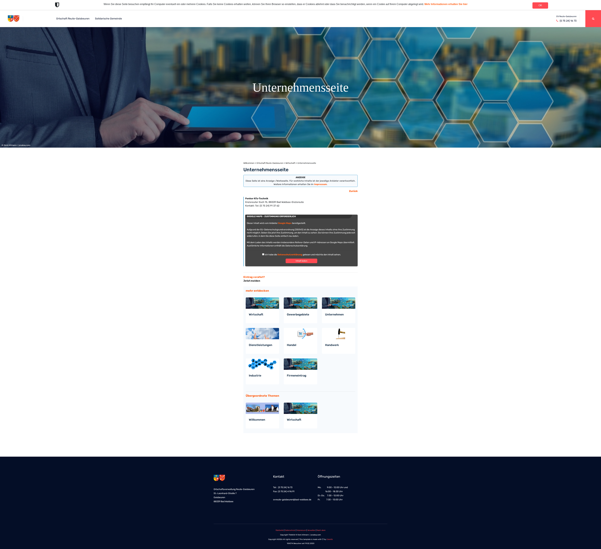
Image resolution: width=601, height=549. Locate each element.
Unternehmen (334, 314)
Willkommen (248, 163)
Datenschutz (290, 530)
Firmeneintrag (296, 375)
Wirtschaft (290, 163)
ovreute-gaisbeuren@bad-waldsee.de (292, 499)
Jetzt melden (251, 280)
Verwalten (311, 530)
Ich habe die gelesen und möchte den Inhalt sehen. (302, 254)
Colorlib (330, 539)
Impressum (301, 530)
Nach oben (321, 530)
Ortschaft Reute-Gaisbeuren (73, 18)
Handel (291, 345)
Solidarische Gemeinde (108, 18)
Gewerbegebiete (298, 314)
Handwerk (332, 345)
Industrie (255, 375)
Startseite (279, 530)
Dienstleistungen (260, 345)
